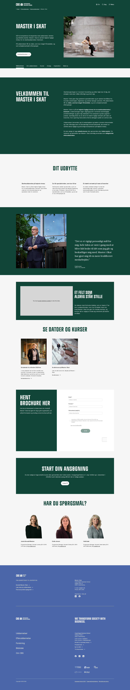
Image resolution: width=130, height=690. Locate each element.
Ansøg (49, 66)
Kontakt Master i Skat (22, 585)
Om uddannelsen (32, 66)
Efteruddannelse (25, 9)
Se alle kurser (55, 375)
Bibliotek (20, 648)
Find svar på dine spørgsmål (23, 589)
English (98, 4)
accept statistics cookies (44, 301)
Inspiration (57, 66)
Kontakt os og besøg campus (82, 642)
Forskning (20, 643)
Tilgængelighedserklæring (92, 681)
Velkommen (20, 66)
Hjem (18, 9)
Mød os (66, 66)
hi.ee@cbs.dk (96, 546)
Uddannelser (21, 633)
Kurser (42, 66)
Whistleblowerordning (104, 681)
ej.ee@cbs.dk (62, 546)
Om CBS (20, 653)
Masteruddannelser (34, 9)
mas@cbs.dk (82, 588)
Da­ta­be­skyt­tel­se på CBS (80, 681)
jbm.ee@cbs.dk (32, 546)
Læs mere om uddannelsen (23, 587)
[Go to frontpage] (24, 4)
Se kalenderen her (25, 378)
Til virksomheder (79, 649)
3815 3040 (81, 589)
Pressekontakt (78, 644)
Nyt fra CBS (78, 647)
